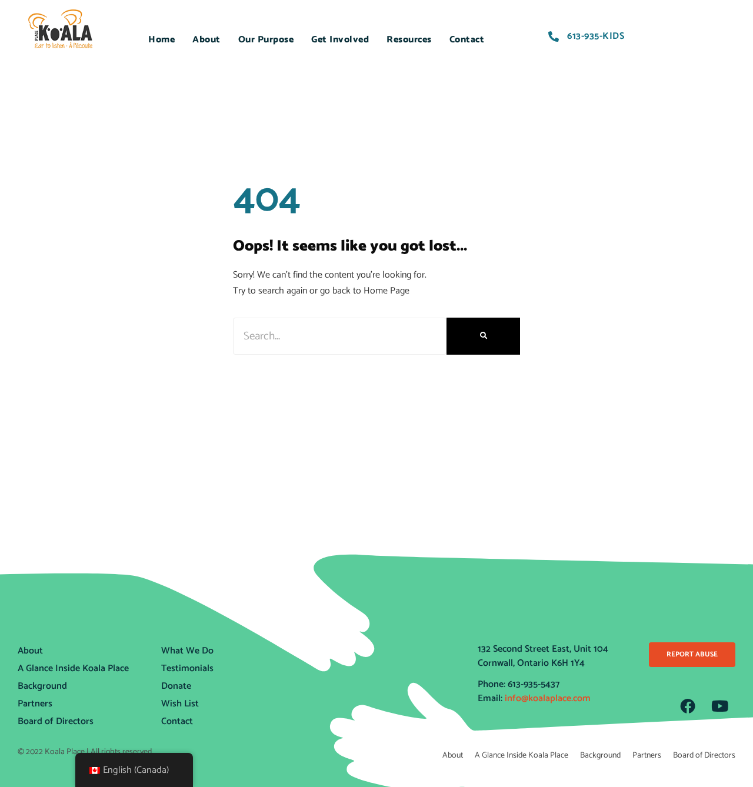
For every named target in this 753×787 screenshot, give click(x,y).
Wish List (180, 704)
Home (161, 39)
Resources (409, 39)
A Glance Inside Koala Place (73, 668)
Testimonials (187, 668)
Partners (35, 704)
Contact (467, 39)
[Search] (483, 336)
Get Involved (340, 39)
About (206, 39)
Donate (176, 686)
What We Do (187, 651)
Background (42, 686)
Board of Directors (56, 721)
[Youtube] (720, 706)
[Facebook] (687, 706)
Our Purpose (266, 39)
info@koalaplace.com (548, 698)
